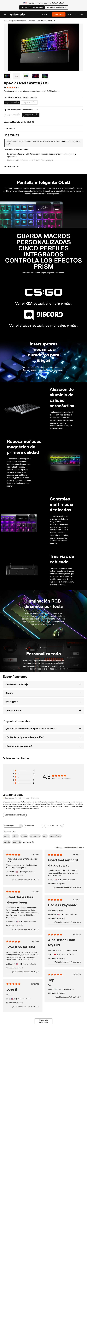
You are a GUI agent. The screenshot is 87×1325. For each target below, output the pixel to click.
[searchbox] (10, 825)
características (55, 836)
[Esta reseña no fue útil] (36, 879)
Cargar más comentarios (43, 1021)
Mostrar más (28, 842)
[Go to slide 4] (35, 76)
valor (45, 836)
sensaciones (35, 836)
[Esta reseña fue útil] (32, 879)
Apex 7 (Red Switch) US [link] (46, 20)
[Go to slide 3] (26, 76)
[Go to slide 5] (45, 76)
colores (6, 836)
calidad (15, 836)
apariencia (17, 842)
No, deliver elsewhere (55, 7)
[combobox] (33, 826)
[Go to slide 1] (7, 76)
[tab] (46, 14)
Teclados (31, 20)
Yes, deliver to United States (32, 7)
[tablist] (46, 14)
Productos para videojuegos (15, 20)
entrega (24, 836)
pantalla (7, 842)
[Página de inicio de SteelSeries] (17, 14)
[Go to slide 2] (16, 76)
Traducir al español (15, 876)
